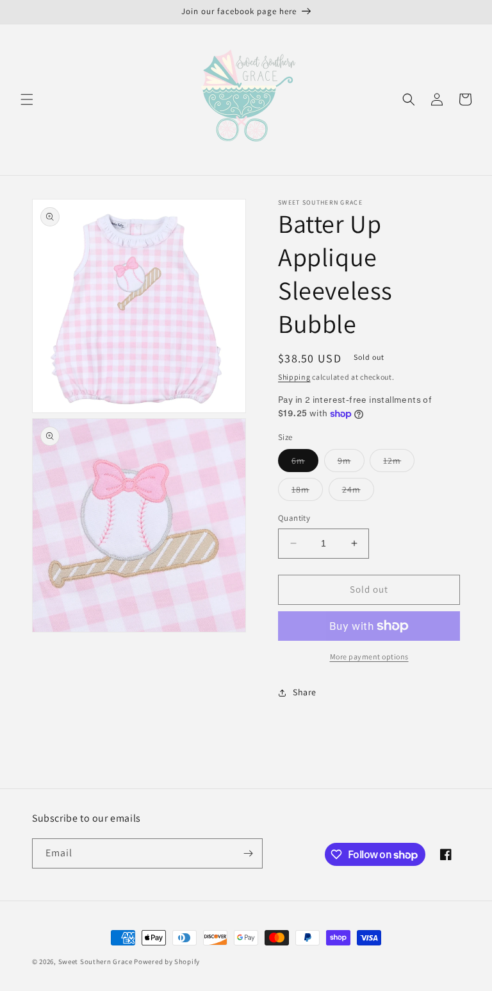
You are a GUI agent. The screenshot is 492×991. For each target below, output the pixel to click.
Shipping (294, 377)
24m (358, 492)
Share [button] (304, 692)
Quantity (294, 517)
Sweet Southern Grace (95, 961)
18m (307, 492)
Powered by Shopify (167, 961)
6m (304, 463)
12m (398, 463)
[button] (27, 99)
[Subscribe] (248, 853)
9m (351, 463)
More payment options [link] (369, 656)
